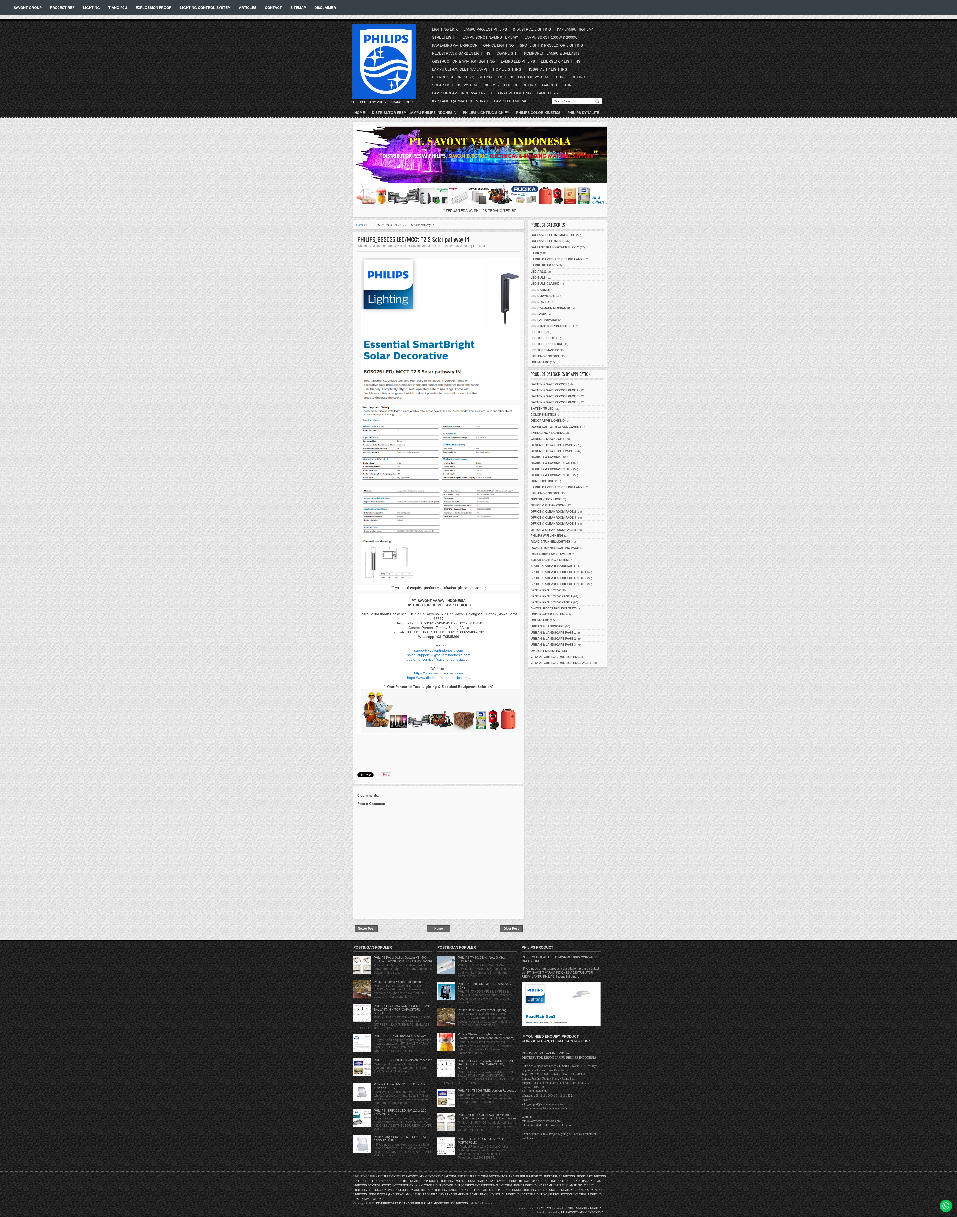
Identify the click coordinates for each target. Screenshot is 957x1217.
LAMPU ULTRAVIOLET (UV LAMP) (459, 69)
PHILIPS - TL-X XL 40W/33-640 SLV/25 (400, 1036)
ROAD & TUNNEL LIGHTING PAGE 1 (556, 548)
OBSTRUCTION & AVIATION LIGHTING (463, 61)
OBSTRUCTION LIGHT (546, 499)
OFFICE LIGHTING (498, 45)
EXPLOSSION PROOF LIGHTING (509, 85)
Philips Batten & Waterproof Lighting (398, 982)
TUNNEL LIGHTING (569, 77)
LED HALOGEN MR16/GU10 (550, 308)
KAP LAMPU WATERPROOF (454, 45)
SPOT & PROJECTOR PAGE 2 (551, 602)
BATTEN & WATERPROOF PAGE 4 (555, 402)
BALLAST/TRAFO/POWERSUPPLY (555, 247)
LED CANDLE (540, 290)
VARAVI (546, 1207)
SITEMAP (298, 8)
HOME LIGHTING (507, 69)
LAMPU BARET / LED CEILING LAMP (557, 259)
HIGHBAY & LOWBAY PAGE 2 (551, 469)
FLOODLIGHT (389, 1180)
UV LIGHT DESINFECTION (549, 651)
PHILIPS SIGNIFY (389, 1176)
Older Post (511, 928)
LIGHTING (91, 8)
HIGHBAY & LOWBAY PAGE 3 (551, 475)
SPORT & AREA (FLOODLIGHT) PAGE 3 (558, 584)
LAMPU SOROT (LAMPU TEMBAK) (490, 37)
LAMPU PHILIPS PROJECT (526, 1176)
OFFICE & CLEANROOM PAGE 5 (553, 530)
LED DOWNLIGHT (543, 296)
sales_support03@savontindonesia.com (438, 655)
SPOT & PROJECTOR (546, 590)
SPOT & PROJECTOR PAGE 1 (551, 596)
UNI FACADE (540, 362)
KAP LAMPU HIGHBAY (575, 29)
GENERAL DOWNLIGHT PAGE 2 (553, 445)
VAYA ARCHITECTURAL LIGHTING (555, 657)
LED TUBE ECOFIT (544, 338)
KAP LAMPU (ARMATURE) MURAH (460, 101)
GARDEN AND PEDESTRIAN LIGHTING (487, 1185)
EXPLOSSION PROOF (153, 8)
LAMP (535, 253)
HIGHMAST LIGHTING (591, 1176)
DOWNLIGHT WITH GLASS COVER (555, 427)
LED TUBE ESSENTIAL (547, 344)
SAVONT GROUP (28, 8)
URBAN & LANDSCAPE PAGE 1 (553, 632)
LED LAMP (538, 314)
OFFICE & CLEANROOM (548, 505)
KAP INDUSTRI (512, 1180)
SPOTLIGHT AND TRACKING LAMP (580, 1180)
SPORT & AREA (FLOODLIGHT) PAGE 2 (558, 578)
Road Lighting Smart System (551, 554)
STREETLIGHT (444, 37)
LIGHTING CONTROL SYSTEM (205, 8)
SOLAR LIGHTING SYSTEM (454, 85)
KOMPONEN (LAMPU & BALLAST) (551, 53)
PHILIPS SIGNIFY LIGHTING (585, 1207)
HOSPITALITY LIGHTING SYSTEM (443, 1180)
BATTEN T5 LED (542, 408)
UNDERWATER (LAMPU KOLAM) (390, 1194)
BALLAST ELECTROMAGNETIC (553, 235)
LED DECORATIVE (381, 1189)
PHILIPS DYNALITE (583, 113)
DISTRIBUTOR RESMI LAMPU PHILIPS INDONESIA (414, 113)
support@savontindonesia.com (438, 650)
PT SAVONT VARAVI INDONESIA (423, 1176)
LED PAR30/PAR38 (544, 320)
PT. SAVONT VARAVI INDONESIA (582, 1212)
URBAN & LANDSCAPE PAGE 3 (553, 644)
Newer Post (366, 928)
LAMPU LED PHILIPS (518, 61)
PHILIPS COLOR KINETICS (538, 113)
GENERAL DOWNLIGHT (547, 439)
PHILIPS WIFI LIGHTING (547, 535)
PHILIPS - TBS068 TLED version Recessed (403, 1060)
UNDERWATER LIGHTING (549, 614)
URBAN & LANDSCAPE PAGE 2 (553, 638)
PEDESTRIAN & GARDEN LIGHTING (461, 53)
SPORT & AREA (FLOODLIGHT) (553, 566)
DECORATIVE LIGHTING (511, 93)
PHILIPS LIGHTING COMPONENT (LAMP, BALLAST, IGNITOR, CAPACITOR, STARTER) (402, 1009)
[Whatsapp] (946, 1206)
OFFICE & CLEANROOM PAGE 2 (553, 511)
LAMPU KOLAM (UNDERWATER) (458, 93)
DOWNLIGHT (507, 53)
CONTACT (273, 8)
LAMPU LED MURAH (511, 101)
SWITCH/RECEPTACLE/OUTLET (553, 608)
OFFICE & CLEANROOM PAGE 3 (553, 517)
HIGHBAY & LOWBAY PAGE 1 (551, 463)
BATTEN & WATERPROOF (549, 384)
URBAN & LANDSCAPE (547, 626)
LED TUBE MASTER (545, 350)
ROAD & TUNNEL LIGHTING (550, 541)
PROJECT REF (62, 8)
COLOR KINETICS (543, 414)
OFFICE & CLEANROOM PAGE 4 (553, 523)
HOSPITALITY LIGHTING (547, 69)
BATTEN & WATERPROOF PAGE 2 (555, 390)
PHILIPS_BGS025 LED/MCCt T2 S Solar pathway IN (413, 239)
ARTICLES (247, 8)
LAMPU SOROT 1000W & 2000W (550, 37)
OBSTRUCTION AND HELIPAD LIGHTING (421, 1189)
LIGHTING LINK (445, 29)
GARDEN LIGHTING (558, 85)
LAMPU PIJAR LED (544, 265)
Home (359, 113)
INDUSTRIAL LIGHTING (532, 29)
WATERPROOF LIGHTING (540, 1180)
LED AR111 (539, 271)
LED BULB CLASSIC (545, 283)
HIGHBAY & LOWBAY (546, 457)
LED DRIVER (540, 302)
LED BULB (538, 277)
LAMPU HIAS (547, 93)
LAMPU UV (574, 1185)
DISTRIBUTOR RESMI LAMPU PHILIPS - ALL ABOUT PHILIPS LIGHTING (422, 1203)
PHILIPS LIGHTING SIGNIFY (486, 113)
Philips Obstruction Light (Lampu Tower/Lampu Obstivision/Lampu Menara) (486, 1036)
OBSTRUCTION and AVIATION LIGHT (417, 1185)
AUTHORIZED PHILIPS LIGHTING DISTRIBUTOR (476, 1176)
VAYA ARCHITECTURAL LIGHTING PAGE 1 (561, 663)
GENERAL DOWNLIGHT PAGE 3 (553, 451)
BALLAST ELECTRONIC (548, 241)
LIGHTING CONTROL (545, 356)
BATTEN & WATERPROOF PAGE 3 (555, 396)
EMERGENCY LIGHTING (561, 61)
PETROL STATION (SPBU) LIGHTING (462, 77)
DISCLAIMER (325, 8)
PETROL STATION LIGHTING (556, 1189)
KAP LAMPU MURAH (552, 1185)
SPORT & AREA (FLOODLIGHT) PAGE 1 (558, 572)
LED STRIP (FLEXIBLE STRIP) (551, 326)
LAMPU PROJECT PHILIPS (485, 29)
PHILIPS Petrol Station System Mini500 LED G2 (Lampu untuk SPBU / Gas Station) (403, 959)
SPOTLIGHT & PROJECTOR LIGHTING (551, 45)
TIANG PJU (117, 8)
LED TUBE (538, 332)
